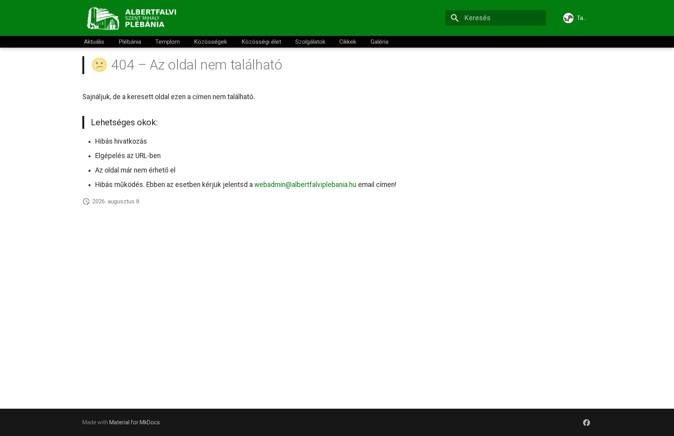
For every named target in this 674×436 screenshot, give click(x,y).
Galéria (379, 41)
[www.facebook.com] (587, 422)
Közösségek (210, 41)
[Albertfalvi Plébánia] (134, 18)
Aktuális (94, 41)
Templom (167, 41)
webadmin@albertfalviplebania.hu (305, 185)
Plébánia (130, 41)
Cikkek (348, 41)
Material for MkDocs (134, 422)
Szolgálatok (310, 41)
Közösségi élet (261, 41)
